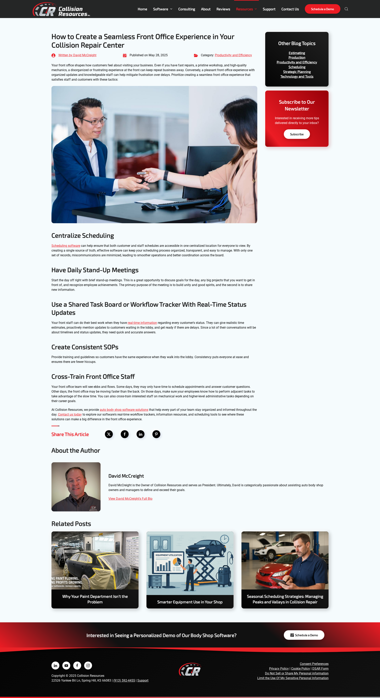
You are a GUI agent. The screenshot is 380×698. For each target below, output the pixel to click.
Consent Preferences (314, 664)
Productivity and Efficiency (233, 55)
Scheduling (297, 67)
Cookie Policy (300, 668)
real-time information (142, 323)
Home (142, 9)
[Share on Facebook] (125, 434)
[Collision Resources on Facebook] (77, 665)
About (206, 9)
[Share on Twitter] (109, 434)
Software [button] (160, 9)
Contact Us (290, 9)
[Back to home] (61, 9)
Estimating (297, 53)
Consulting (186, 9)
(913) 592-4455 (124, 680)
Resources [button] (244, 9)
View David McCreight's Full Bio (130, 499)
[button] (346, 9)
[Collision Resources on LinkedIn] (55, 665)
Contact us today (70, 414)
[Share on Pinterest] (156, 434)
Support (269, 9)
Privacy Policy (279, 668)
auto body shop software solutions (124, 410)
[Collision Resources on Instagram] (88, 665)
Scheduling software (65, 246)
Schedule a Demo (322, 9)
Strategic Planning (297, 71)
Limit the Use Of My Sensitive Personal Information (293, 678)
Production (297, 57)
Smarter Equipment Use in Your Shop (190, 601)
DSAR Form (320, 668)
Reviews (223, 9)
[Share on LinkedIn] (140, 434)
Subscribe (297, 134)
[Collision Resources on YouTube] (66, 665)
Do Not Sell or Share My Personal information (297, 673)
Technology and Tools (297, 76)
